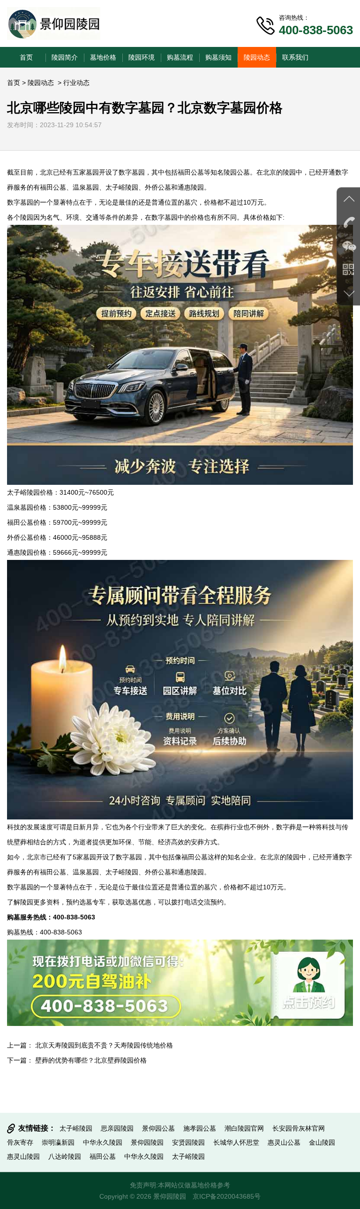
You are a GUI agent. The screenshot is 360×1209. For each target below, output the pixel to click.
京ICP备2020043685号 (227, 1196)
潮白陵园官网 (244, 1128)
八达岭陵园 (64, 1156)
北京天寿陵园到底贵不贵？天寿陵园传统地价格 (104, 1045)
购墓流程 (180, 57)
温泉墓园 (86, 187)
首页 (26, 57)
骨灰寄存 (20, 1142)
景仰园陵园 (147, 1142)
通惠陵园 (191, 187)
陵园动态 (257, 57)
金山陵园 (322, 1142)
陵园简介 (65, 57)
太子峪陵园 (121, 187)
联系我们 (295, 57)
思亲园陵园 (117, 1128)
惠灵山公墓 (284, 1142)
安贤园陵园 (188, 1142)
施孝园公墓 (199, 1128)
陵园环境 (141, 57)
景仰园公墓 (158, 1128)
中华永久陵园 (102, 1142)
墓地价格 (103, 57)
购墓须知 (218, 57)
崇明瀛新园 (58, 1142)
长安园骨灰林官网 (298, 1128)
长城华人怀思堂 (236, 1142)
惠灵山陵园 (23, 1156)
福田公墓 (191, 172)
